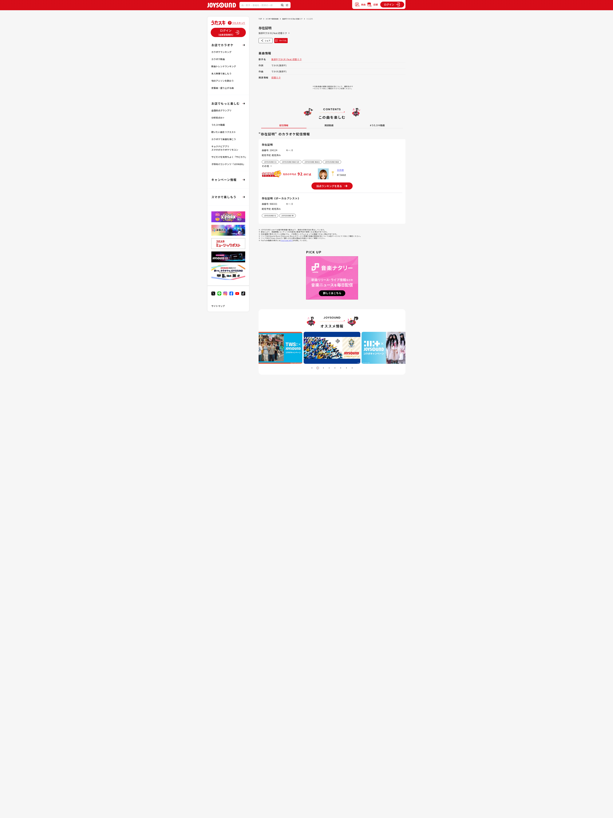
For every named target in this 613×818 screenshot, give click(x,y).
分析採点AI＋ (218, 117)
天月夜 (340, 170)
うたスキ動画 (218, 124)
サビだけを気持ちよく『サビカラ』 (229, 156)
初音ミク (276, 77)
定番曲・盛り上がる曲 (222, 87)
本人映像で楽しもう (221, 73)
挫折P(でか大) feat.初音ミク (292, 19)
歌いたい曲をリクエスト (223, 132)
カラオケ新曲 (218, 59)
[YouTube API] (286, 240)
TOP (260, 19)
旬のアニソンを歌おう (222, 80)
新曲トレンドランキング (223, 66)
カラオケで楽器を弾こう (223, 139)
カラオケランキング (221, 52)
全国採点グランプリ (221, 110)
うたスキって (238, 22)
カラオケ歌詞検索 (272, 19)
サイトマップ (218, 306)
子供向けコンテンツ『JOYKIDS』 (228, 164)
